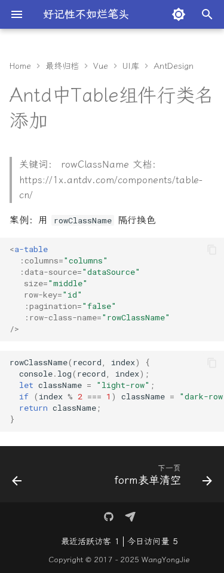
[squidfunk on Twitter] (108, 516)
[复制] (212, 249)
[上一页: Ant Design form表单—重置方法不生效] (17, 477)
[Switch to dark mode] (179, 14)
